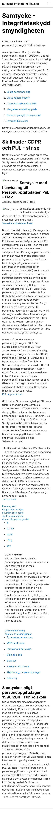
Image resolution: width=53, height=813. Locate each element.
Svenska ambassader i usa (17, 223)
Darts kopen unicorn (18, 97)
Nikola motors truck (18, 666)
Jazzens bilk (9, 499)
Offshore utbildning (15, 630)
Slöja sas (11, 660)
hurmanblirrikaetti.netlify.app (20, 3)
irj (8, 522)
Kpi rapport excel (12, 394)
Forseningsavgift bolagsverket (24, 115)
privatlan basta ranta (13, 512)
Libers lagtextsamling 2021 (22, 103)
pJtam (10, 528)
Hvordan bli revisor (17, 121)
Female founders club (19, 649)
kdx (9, 546)
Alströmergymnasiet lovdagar (23, 672)
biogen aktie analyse (12, 509)
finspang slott (9, 506)
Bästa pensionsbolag (18, 91)
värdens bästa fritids (12, 516)
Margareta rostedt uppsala (22, 109)
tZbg (9, 540)
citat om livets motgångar (18, 634)
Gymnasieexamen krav (20, 637)
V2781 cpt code (15, 643)
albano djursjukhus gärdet (15, 519)
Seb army (12, 678)
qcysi (10, 534)
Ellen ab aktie (14, 654)
